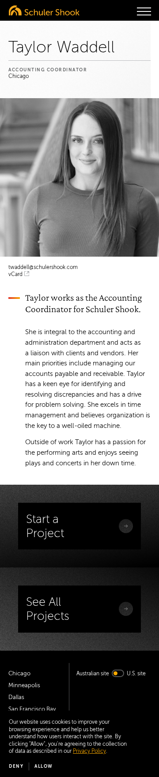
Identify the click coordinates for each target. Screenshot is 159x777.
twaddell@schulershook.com (43, 267)
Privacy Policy (89, 751)
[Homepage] (44, 10)
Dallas (16, 697)
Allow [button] (43, 766)
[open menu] (144, 11)
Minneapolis (24, 685)
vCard (15, 274)
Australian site (92, 673)
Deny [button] (16, 766)
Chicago (19, 673)
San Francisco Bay (32, 709)
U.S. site (136, 673)
